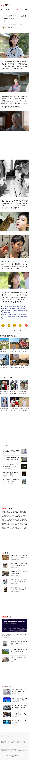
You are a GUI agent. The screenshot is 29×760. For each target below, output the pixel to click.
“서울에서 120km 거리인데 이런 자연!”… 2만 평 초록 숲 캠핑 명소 (14, 350)
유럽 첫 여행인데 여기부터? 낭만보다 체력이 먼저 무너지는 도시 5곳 (11, 474)
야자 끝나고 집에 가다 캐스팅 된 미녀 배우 (13, 308)
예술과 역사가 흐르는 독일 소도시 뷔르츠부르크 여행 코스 (4, 350)
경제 (21, 9)
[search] (26, 4)
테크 (4, 461)
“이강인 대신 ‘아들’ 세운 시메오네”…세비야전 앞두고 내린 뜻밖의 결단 (14, 392)
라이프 (4, 468)
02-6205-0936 (5, 750)
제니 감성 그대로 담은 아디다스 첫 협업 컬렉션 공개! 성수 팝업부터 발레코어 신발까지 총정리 (11, 466)
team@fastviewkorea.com (22, 750)
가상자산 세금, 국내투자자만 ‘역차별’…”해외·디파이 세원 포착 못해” (11, 459)
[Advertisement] (15, 145)
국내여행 (13, 653)
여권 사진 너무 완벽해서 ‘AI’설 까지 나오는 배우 (14, 317)
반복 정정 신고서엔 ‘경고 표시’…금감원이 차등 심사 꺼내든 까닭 (19, 707)
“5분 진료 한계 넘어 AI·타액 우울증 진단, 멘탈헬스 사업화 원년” (19, 691)
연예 (17, 9)
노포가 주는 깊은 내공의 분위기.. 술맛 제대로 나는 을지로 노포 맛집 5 (24, 350)
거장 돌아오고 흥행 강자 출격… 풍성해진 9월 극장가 (4, 392)
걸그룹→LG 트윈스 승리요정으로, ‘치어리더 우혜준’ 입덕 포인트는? (24, 409)
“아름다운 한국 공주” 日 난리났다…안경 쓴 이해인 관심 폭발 (24, 392)
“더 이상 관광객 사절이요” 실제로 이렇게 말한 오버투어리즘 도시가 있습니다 (4, 366)
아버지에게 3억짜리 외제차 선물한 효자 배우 (14, 314)
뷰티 (13, 9)
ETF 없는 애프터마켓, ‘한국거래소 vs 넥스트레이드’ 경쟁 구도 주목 (19, 714)
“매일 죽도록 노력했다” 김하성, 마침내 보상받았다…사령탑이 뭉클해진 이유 (14, 409)
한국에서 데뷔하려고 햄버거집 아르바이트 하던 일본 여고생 (14, 311)
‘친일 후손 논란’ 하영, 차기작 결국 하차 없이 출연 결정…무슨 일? (4, 409)
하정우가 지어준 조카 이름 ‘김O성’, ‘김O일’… (14, 306)
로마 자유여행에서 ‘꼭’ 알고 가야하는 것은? (23, 366)
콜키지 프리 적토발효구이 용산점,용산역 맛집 (14, 366)
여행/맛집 (6, 9)
